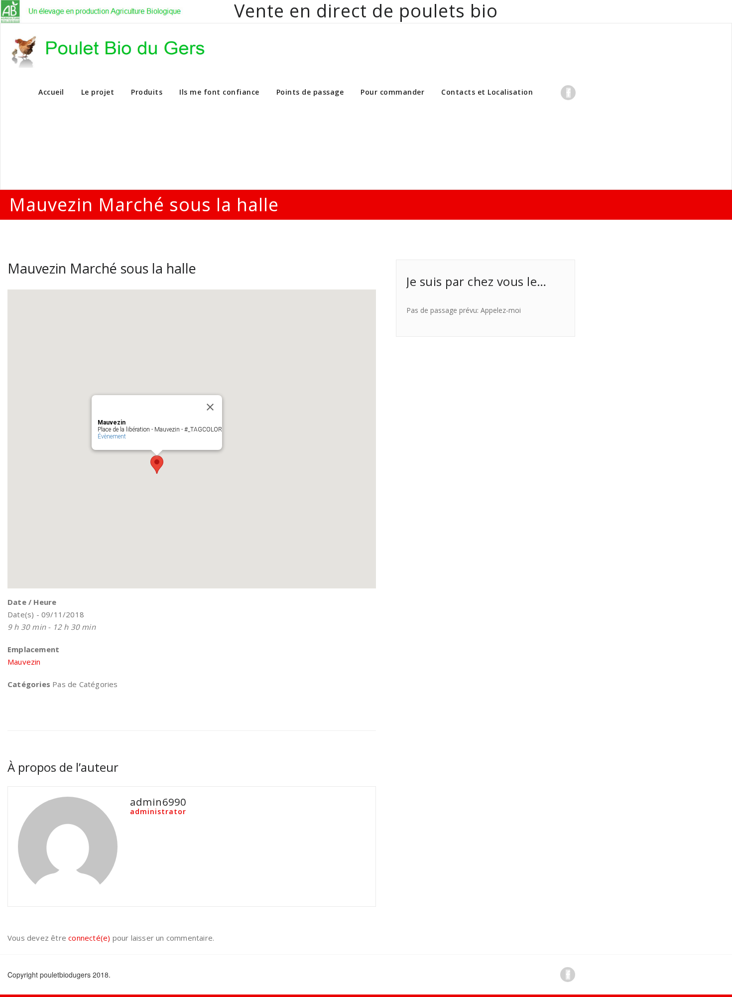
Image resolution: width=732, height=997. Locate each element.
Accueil (51, 92)
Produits (146, 92)
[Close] (210, 407)
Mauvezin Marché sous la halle (101, 268)
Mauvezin (24, 662)
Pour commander (392, 92)
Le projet (98, 92)
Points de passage (310, 92)
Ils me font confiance (219, 92)
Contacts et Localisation (487, 92)
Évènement (112, 436)
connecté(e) (89, 938)
